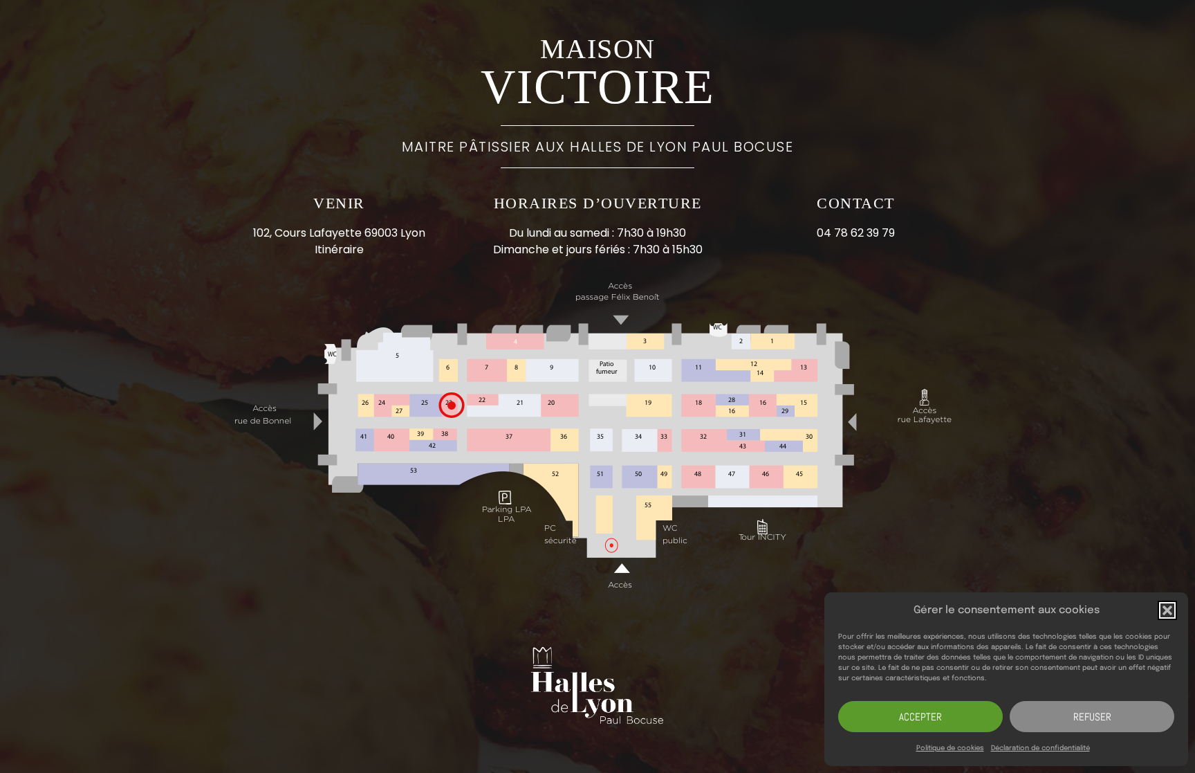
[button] (1167, 610)
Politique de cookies (950, 748)
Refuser (1092, 716)
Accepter (920, 716)
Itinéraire (339, 249)
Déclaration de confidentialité (1040, 748)
